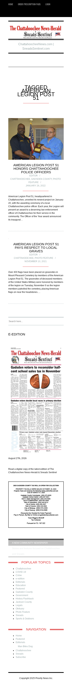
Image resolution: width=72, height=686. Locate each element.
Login (47, 4)
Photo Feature (44, 258)
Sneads (19, 615)
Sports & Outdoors (25, 618)
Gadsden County (41, 179)
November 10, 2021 (36, 261)
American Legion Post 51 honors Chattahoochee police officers (36, 168)
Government (22, 595)
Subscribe (21, 657)
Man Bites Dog (25, 646)
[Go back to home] (36, 30)
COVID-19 (21, 572)
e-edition (20, 578)
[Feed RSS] (11, 13)
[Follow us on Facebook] (17, 13)
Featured (20, 588)
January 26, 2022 (36, 185)
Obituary (20, 608)
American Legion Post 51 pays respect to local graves (36, 247)
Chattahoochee (20, 179)
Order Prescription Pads (29, 4)
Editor (33, 175)
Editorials (20, 582)
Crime (19, 575)
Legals (19, 605)
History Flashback (25, 598)
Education (21, 585)
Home (10, 4)
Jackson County (24, 602)
